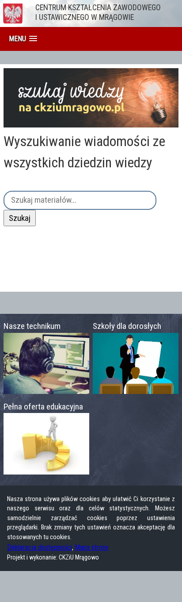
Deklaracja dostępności (39, 547)
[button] (23, 38)
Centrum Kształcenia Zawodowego (98, 12)
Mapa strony (92, 547)
